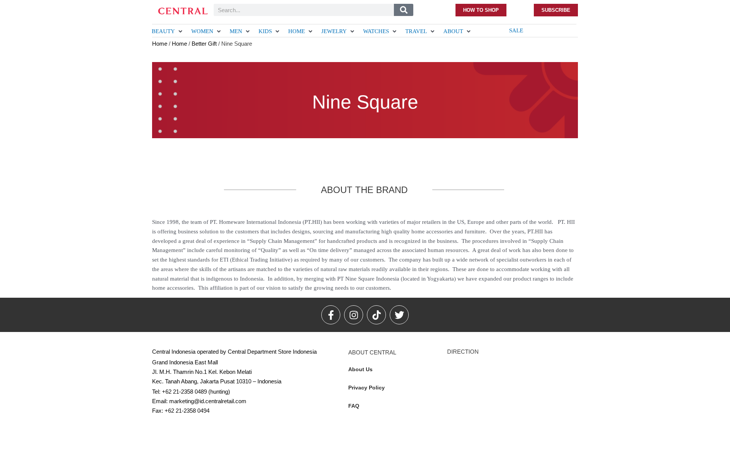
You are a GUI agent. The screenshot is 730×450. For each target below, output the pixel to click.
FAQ (353, 406)
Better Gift (204, 43)
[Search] (403, 10)
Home (159, 43)
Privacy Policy (366, 388)
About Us (360, 369)
